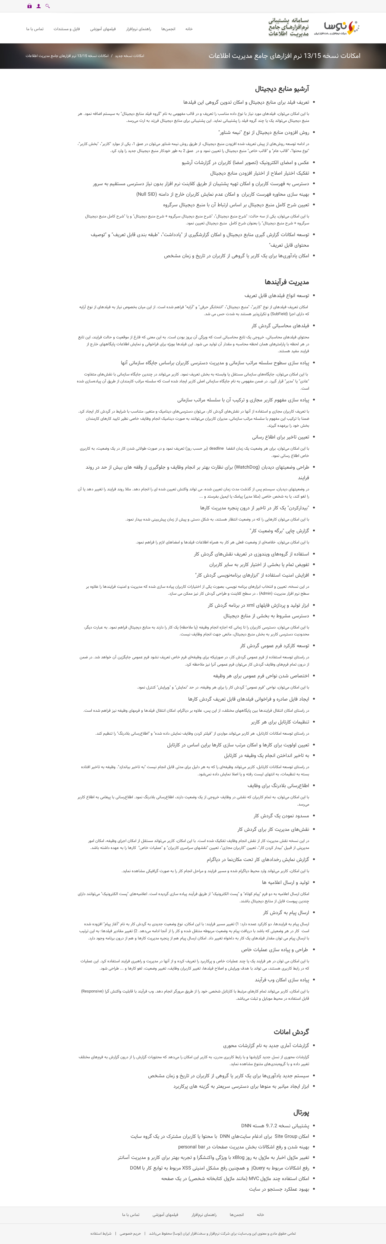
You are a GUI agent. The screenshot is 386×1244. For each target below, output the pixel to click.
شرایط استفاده (101, 1234)
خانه (260, 1215)
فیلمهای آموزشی (165, 1215)
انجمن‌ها (237, 1215)
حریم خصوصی (130, 1234)
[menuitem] (103, 29)
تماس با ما (130, 1215)
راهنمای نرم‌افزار (204, 1215)
